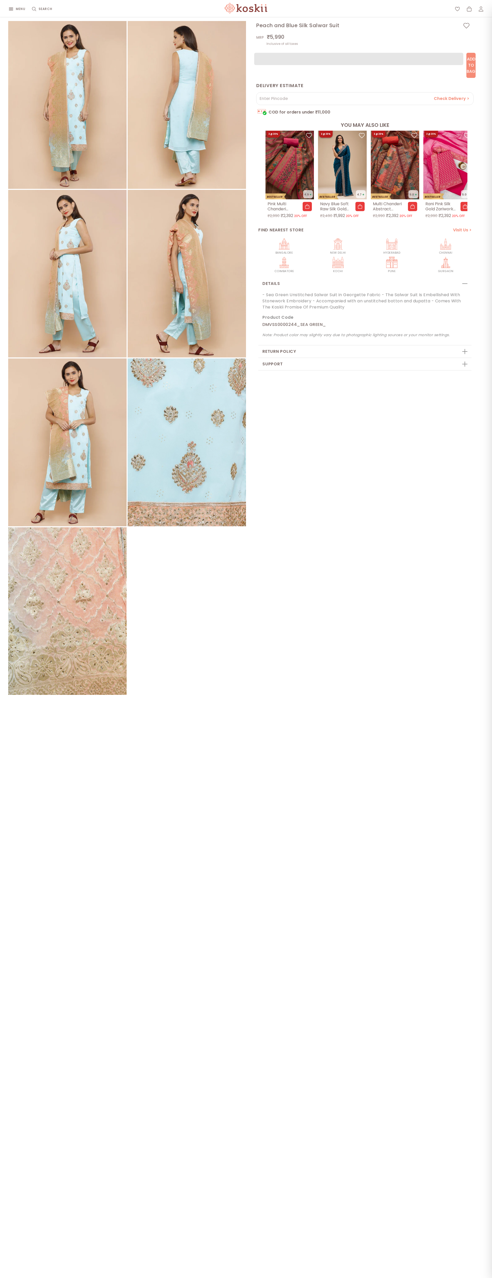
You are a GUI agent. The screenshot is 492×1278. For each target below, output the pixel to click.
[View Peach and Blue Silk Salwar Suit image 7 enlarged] (67, 611)
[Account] (481, 9)
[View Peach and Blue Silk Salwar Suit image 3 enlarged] (67, 274)
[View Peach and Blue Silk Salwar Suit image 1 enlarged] (67, 105)
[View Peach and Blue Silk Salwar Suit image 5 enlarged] (67, 442)
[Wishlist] (457, 9)
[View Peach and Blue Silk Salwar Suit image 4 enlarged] (187, 274)
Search (45, 9)
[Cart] (469, 9)
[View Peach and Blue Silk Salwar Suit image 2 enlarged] (187, 105)
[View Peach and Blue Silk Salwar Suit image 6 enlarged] (187, 442)
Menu (20, 9)
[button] (307, 206)
